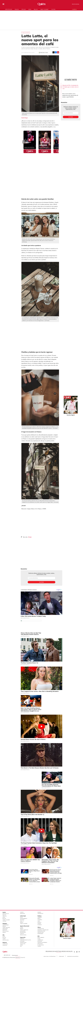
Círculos (23, 9)
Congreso (40, 919)
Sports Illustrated (24, 926)
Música (21, 922)
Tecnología (22, 943)
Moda (29, 9)
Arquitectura (41, 932)
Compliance (61, 956)
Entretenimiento (23, 918)
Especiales (22, 913)
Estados (39, 922)
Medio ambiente (41, 937)
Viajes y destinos (6, 927)
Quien (74, 952)
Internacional (23, 942)
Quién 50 (75, 9)
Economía (22, 941)
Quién (4, 912)
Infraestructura (41, 931)
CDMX (39, 921)
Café (30, 537)
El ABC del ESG (41, 944)
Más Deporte (23, 932)
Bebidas (4, 926)
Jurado (4, 932)
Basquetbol (22, 931)
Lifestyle (22, 933)
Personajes (5, 928)
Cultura (53, 9)
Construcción (41, 928)
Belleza (36, 9)
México (39, 918)
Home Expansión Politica (25, 939)
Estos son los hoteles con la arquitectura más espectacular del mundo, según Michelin (70, 95)
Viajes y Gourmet (6, 919)
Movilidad (40, 941)
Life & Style (23, 916)
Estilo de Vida (6, 931)
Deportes (22, 919)
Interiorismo (40, 933)
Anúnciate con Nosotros (72, 956)
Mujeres (5, 942)
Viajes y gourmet (44, 9)
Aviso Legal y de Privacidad (50, 956)
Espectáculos (8, 9)
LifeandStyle (40, 913)
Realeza (17, 9)
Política (39, 916)
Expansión (22, 937)
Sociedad (40, 924)
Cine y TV (22, 921)
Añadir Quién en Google (44, 52)
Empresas (22, 938)
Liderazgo (5, 945)
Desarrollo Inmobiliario (43, 929)
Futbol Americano (24, 929)
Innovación (40, 943)
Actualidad (5, 943)
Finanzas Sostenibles (42, 942)
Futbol (21, 927)
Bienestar (5, 929)
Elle (3, 935)
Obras (21, 944)
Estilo (21, 917)
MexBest (5, 923)
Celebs (4, 938)
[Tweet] (53, 52)
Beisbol (21, 928)
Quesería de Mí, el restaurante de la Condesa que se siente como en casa (70, 86)
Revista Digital (75, 4)
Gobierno (40, 917)
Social (39, 938)
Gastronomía (6, 924)
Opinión (21, 912)
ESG (21, 946)
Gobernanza (40, 939)
